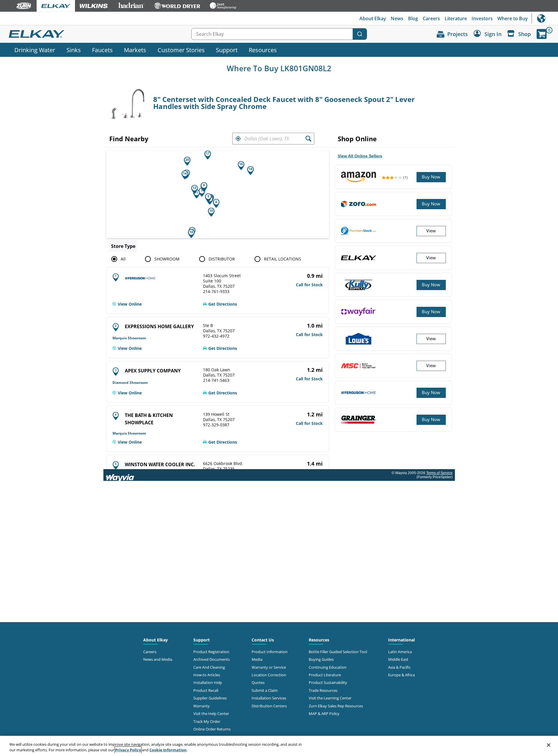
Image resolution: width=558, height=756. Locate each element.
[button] (238, 138)
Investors (482, 18)
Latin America (400, 651)
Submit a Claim (265, 690)
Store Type (123, 246)
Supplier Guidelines (210, 698)
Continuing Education (328, 667)
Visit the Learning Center (330, 698)
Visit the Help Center (211, 713)
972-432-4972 (216, 336)
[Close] (548, 745)
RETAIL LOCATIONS (282, 259)
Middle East (398, 659)
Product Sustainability (328, 682)
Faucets (102, 50)
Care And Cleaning (209, 667)
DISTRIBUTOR (222, 259)
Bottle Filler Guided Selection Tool (338, 651)
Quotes (258, 682)
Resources (263, 50)
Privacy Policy (128, 750)
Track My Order (206, 721)
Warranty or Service (269, 667)
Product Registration (211, 651)
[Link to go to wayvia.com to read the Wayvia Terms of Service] (120, 475)
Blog (413, 18)
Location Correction (269, 674)
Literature (456, 18)
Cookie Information (168, 750)
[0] (542, 34)
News (397, 18)
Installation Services (269, 698)
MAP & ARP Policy (324, 713)
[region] (279, 746)
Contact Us (263, 640)
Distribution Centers (269, 706)
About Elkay (372, 18)
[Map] (217, 194)
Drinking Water (34, 50)
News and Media (157, 659)
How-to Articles (206, 674)
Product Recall (205, 690)
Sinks (73, 50)
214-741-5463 (216, 380)
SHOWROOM (167, 259)
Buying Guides (321, 659)
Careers (431, 18)
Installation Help (207, 682)
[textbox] (273, 138)
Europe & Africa (401, 674)
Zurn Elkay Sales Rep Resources (336, 706)
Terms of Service (439, 473)
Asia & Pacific (399, 667)
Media (257, 659)
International (545, 18)
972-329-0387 (216, 425)
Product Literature (325, 674)
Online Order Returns (212, 729)
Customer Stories (181, 50)
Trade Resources (323, 690)
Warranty (201, 706)
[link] (127, 304)
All (123, 259)
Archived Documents (211, 659)
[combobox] (279, 34)
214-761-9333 (216, 291)
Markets (135, 50)
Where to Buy (512, 18)
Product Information (270, 651)
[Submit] (360, 34)
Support (227, 50)
